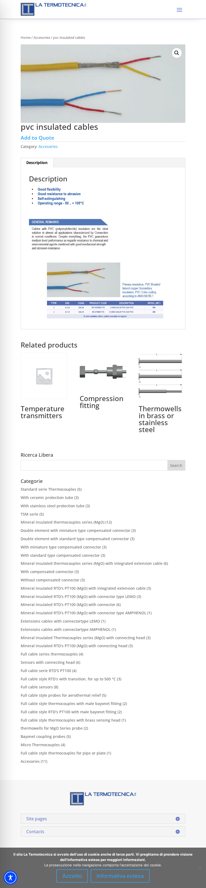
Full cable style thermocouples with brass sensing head (70, 720)
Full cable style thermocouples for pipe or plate (63, 753)
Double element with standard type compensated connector (75, 538)
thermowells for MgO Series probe (52, 728)
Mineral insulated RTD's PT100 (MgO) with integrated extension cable (83, 588)
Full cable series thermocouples (49, 654)
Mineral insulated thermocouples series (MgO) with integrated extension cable (92, 563)
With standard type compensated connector (60, 555)
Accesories (42, 37)
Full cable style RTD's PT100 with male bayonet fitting (68, 711)
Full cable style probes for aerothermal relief (61, 695)
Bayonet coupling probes (43, 736)
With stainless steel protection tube (52, 505)
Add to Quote (37, 137)
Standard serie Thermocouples (48, 489)
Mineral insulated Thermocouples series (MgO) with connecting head (83, 637)
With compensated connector (47, 571)
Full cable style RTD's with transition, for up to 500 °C (68, 678)
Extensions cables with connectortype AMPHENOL (66, 629)
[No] (199, 868)
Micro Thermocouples (40, 744)
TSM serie (29, 514)
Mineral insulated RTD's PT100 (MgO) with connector (68, 604)
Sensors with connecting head (48, 662)
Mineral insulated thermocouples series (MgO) (62, 522)
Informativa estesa (120, 876)
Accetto (72, 876)
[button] (177, 53)
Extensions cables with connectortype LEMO (60, 621)
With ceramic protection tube (47, 497)
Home (26, 37)
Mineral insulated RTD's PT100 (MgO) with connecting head (74, 645)
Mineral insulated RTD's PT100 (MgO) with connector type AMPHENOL (83, 612)
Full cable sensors (37, 686)
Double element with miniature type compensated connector (75, 530)
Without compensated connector (50, 579)
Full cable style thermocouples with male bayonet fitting (71, 703)
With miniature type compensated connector (61, 547)
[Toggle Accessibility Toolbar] (10, 877)
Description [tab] (36, 162)
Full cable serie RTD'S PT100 (46, 670)
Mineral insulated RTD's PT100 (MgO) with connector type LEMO (78, 596)
